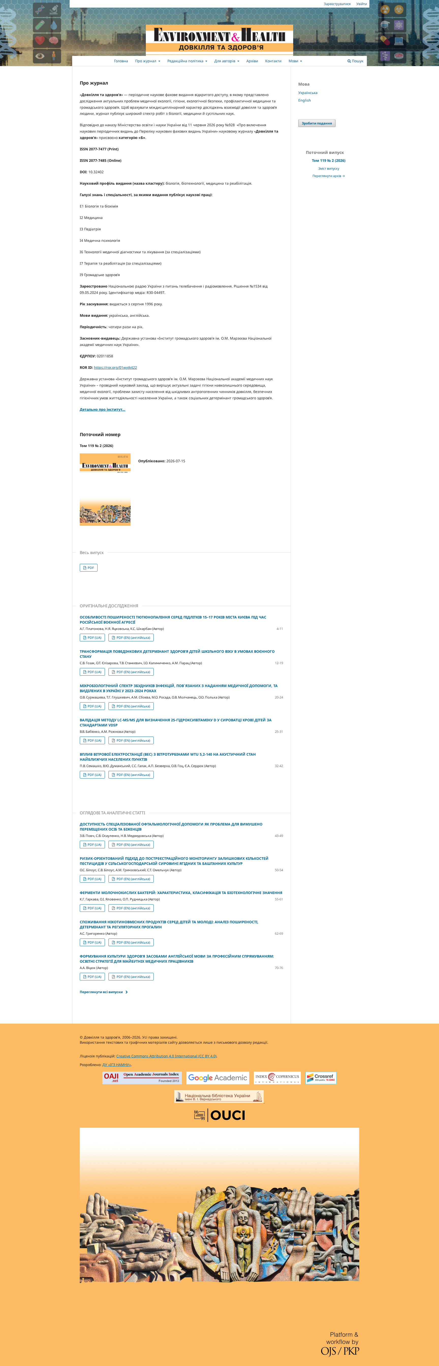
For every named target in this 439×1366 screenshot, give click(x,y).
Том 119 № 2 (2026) (329, 160)
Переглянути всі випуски (101, 992)
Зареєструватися (337, 4)
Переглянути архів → (328, 176)
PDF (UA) (94, 637)
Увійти (361, 4)
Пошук (357, 60)
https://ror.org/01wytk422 (115, 367)
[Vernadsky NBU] (219, 1097)
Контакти (273, 60)
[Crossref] (321, 1079)
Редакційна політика (186, 60)
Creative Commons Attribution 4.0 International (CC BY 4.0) (166, 1056)
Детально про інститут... (102, 409)
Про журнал (146, 60)
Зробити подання (317, 123)
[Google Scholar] (217, 1079)
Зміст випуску (328, 168)
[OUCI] (219, 1115)
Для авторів (225, 60)
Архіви (252, 60)
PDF (90, 567)
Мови (294, 60)
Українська (308, 92)
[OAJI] (142, 1079)
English (304, 100)
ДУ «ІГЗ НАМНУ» (116, 1064)
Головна (121, 60)
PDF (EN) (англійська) (133, 637)
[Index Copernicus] (277, 1079)
